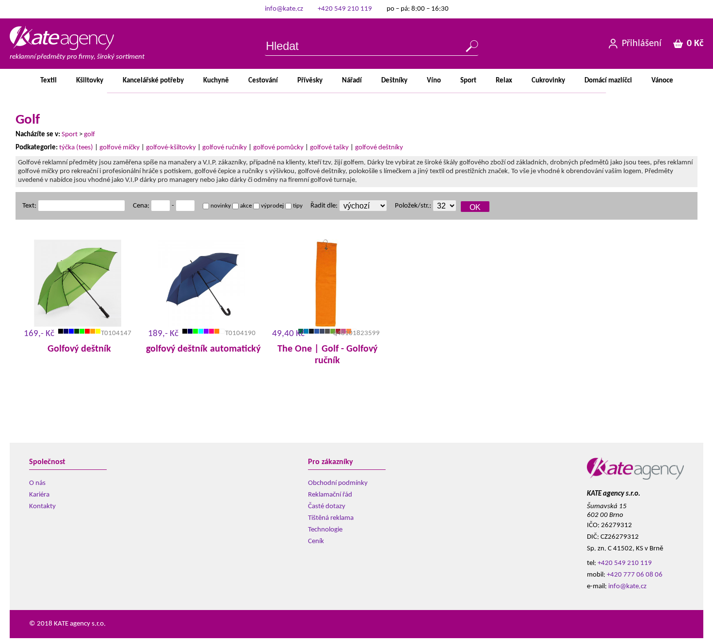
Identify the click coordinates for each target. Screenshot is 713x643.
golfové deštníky (379, 147)
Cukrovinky (548, 80)
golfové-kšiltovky (171, 147)
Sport (468, 80)
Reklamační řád (330, 494)
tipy (297, 206)
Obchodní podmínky (338, 483)
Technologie (325, 529)
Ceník (316, 541)
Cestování (263, 80)
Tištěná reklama (331, 518)
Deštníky (394, 80)
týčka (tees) (76, 147)
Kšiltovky (89, 80)
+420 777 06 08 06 (635, 575)
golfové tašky (329, 147)
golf (89, 134)
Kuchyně (216, 80)
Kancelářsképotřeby (153, 80)
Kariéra (39, 494)
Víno (434, 80)
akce (245, 206)
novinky (220, 206)
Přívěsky (310, 80)
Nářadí (352, 80)
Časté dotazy (326, 506)
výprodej (271, 206)
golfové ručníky (224, 147)
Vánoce (662, 80)
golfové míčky (119, 147)
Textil (48, 80)
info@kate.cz (284, 9)
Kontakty (42, 506)
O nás (37, 483)
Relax (504, 80)
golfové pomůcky (278, 147)
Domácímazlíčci (608, 80)
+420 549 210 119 (345, 9)
